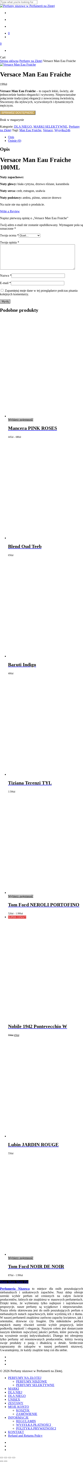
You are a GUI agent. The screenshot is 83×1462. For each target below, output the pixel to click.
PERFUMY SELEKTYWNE (35, 1385)
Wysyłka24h (62, 130)
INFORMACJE (18, 1417)
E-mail (5, 283)
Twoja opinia (9, 242)
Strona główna (9, 61)
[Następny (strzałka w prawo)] (5, 1461)
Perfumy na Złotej (30, 61)
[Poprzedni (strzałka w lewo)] (1, 1461)
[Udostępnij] (9, 1457)
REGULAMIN (26, 1421)
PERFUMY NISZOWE (31, 1381)
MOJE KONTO (18, 1406)
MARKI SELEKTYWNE (50, 126)
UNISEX (14, 1399)
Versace (48, 130)
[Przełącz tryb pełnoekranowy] (5, 1457)
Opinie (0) (14, 140)
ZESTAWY (15, 1403)
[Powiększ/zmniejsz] (1, 1457)
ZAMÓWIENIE (26, 1414)
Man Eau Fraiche (30, 130)
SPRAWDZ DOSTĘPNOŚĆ (18, 112)
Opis (11, 137)
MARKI (13, 1388)
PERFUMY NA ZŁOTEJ (24, 1377)
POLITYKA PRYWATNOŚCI (36, 1428)
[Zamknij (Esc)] (13, 1457)
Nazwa (5, 275)
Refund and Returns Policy (25, 1435)
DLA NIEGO (23, 126)
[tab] (45, 137)
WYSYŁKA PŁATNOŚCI (33, 1424)
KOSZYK (23, 1410)
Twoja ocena (9, 235)
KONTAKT (16, 1432)
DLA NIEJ (15, 1392)
